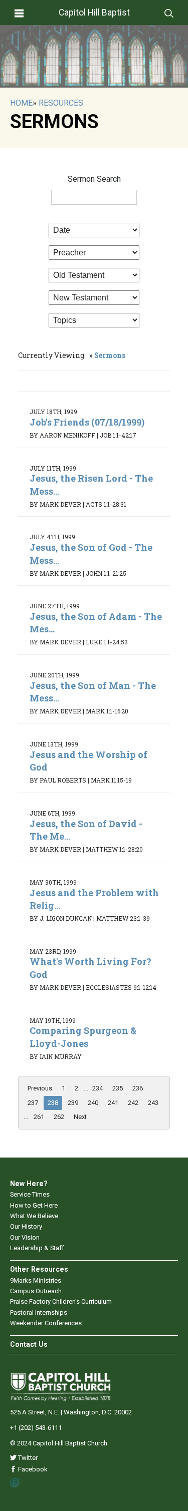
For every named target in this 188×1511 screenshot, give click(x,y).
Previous (40, 1088)
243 (153, 1102)
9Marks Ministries (35, 1280)
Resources (61, 103)
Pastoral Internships (38, 1312)
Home (21, 103)
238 (53, 1102)
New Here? (29, 1184)
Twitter (27, 1457)
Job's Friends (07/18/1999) (87, 422)
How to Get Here (34, 1205)
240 (93, 1102)
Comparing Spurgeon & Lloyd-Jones (83, 1036)
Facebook (32, 1469)
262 (59, 1116)
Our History (26, 1226)
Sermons (109, 355)
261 (39, 1116)
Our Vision (25, 1237)
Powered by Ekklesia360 (15, 1482)
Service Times (30, 1194)
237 (33, 1102)
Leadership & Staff (37, 1248)
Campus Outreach (36, 1291)
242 (133, 1102)
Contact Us (29, 1344)
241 (113, 1102)
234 (97, 1088)
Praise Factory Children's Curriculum (61, 1301)
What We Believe (34, 1216)
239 (73, 1102)
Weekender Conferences (46, 1323)
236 (137, 1088)
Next (80, 1116)
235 (117, 1088)
